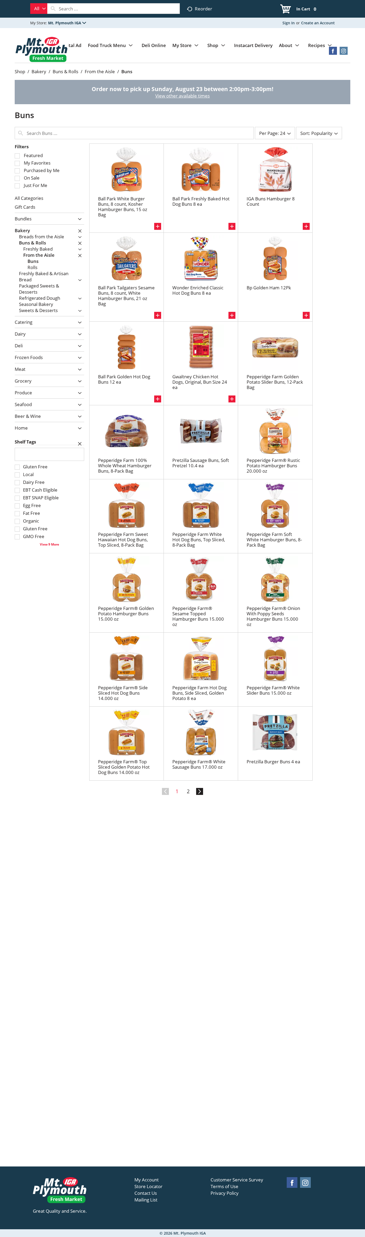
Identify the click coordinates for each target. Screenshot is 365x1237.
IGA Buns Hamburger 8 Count (271, 201)
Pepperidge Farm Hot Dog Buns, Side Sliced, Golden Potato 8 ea (199, 692)
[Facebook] (333, 52)
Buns (126, 71)
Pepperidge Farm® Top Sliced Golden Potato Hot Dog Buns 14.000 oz (124, 766)
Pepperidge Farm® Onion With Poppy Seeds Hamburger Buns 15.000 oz (273, 616)
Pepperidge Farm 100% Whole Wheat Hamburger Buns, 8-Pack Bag (125, 465)
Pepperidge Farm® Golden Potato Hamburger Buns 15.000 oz (126, 613)
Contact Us (145, 1193)
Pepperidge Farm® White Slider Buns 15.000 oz (273, 690)
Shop (20, 71)
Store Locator (148, 1186)
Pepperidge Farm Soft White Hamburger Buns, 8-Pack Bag (274, 539)
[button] (67, 22)
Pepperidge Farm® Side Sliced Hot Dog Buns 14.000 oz (123, 692)
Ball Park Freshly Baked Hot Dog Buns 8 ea (201, 201)
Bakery (39, 71)
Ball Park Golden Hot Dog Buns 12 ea (124, 379)
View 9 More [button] (49, 544)
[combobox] (38, 8)
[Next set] (199, 791)
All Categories (29, 198)
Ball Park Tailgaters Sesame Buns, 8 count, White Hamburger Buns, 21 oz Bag (126, 296)
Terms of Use (224, 1186)
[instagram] (344, 52)
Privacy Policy (225, 1193)
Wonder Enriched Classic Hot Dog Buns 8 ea (197, 290)
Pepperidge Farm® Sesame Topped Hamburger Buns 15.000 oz (198, 616)
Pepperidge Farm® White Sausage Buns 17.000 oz (199, 764)
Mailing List (145, 1200)
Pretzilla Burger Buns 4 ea (273, 761)
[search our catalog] (53, 8)
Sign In (288, 22)
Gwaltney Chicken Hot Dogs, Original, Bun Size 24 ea (199, 382)
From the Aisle (100, 71)
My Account (146, 1179)
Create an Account (318, 22)
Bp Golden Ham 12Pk (269, 288)
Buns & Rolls (65, 71)
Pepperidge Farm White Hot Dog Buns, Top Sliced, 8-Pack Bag (198, 539)
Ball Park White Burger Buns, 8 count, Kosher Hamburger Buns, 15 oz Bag (122, 207)
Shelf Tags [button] (25, 442)
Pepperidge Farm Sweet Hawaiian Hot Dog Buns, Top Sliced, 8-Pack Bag (123, 539)
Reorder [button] (203, 9)
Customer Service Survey (237, 1179)
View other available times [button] (182, 96)
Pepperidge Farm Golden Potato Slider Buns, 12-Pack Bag (275, 382)
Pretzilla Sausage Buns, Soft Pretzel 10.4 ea (200, 463)
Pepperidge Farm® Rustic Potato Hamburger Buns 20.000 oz (273, 465)
